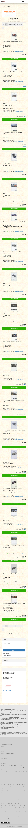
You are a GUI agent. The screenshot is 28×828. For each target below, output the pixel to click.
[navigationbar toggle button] (26, 1)
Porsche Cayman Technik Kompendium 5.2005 (13, 371)
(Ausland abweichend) (18, 51)
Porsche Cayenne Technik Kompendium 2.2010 (13, 516)
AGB (2, 755)
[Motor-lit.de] (2, 1)
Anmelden (14, 650)
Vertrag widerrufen (6, 822)
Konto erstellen (6, 653)
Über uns (2, 751)
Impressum (3, 746)
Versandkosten (4, 742)
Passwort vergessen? (7, 655)
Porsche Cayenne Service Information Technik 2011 (14, 460)
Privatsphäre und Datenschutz (7, 744)
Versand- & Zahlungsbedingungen (7, 753)
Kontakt (2, 748)
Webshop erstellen (9, 826)
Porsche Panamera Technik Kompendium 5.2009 (13, 545)
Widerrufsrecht (4, 758)
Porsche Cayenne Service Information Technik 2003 (14, 221)
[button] (3, 24)
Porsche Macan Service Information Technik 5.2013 (14, 603)
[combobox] (11, 24)
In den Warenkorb (14, 58)
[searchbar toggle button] (19, 1)
